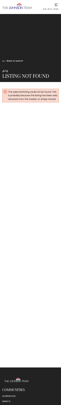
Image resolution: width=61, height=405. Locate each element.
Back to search (15, 60)
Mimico (6, 401)
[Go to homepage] (22, 6)
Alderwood (9, 396)
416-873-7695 (51, 9)
